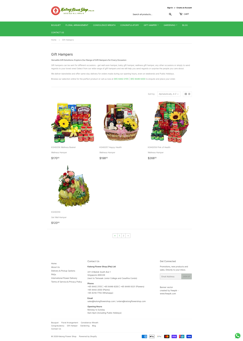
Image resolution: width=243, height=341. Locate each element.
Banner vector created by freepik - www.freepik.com (169, 290)
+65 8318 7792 (94, 293)
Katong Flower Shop (67, 336)
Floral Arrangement (77, 25)
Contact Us (57, 32)
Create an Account (184, 8)
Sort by (151, 94)
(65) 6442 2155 (121, 79)
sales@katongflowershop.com (101, 301)
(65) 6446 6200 (137, 79)
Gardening (170, 25)
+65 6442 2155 (95, 286)
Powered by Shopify (88, 336)
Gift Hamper (150, 25)
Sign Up (186, 276)
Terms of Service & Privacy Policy (66, 282)
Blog (185, 25)
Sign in (170, 8)
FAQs (53, 274)
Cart (186, 14)
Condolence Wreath (104, 25)
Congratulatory (129, 25)
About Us (55, 267)
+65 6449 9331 (128, 286)
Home (53, 40)
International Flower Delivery (64, 278)
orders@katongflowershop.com (131, 301)
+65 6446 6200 (111, 286)
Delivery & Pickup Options (63, 271)
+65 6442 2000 (94, 290)
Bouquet (56, 25)
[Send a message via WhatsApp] (238, 336)
